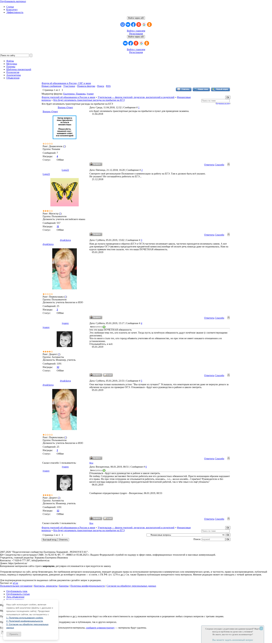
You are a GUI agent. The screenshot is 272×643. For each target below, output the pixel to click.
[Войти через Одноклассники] (149, 24)
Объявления (12, 78)
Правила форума (86, 86)
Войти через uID (136, 18)
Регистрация (136, 33)
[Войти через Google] (144, 24)
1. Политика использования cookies (24, 617)
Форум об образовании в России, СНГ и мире (66, 83)
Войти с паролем (136, 30)
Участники (69, 86)
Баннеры (64, 586)
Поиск (100, 86)
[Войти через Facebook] (133, 24)
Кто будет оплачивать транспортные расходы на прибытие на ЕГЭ (89, 100)
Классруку (12, 9)
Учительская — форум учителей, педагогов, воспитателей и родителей (136, 97)
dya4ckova (65, 240)
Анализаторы (13, 75)
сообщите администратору (100, 627)
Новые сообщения (51, 86)
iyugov (65, 323)
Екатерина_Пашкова (74, 93)
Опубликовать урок (16, 591)
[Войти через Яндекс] (138, 24)
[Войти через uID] (122, 24)
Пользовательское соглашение (16, 586)
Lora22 (65, 170)
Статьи (10, 6)
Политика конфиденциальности (87, 586)
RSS (108, 86)
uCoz (15, 583)
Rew (91, 463)
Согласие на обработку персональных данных (131, 586)
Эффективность (14, 12)
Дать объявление (15, 597)
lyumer (90, 93)
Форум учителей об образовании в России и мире (68, 97)
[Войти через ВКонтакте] (128, 24)
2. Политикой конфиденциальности (24, 621)
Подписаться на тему (223, 103)
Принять (13, 634)
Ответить (209, 164)
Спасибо (219, 164)
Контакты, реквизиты (45, 586)
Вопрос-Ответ (65, 107)
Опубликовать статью (18, 594)
